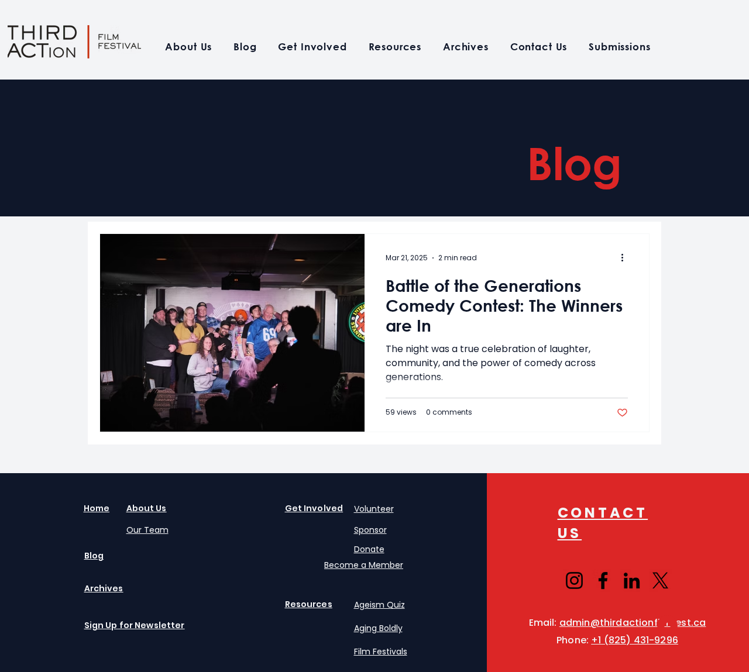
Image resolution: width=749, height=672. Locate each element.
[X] (660, 580)
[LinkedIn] (631, 580)
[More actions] (626, 258)
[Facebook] (603, 580)
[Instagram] (574, 580)
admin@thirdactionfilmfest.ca (632, 622)
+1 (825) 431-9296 (634, 640)
